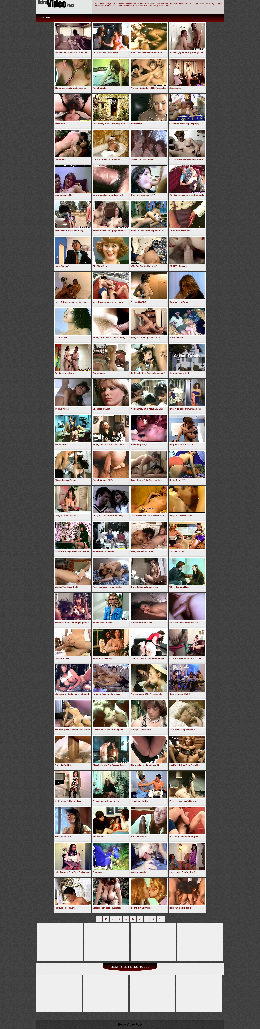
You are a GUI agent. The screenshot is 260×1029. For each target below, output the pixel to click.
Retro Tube (44, 18)
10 (160, 918)
